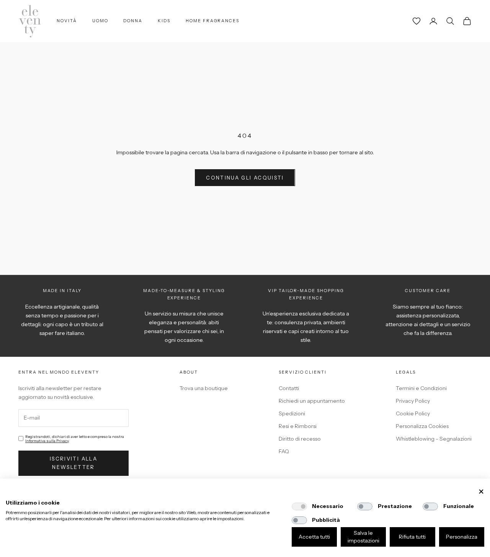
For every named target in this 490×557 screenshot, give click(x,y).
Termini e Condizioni (421, 388)
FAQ (284, 451)
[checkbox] (299, 506)
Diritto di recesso (300, 438)
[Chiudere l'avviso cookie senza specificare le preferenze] (481, 492)
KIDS (164, 20)
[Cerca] (450, 21)
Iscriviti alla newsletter (73, 463)
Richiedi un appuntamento (312, 400)
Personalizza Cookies (422, 426)
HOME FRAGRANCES (212, 20)
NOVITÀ (67, 20)
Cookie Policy (413, 413)
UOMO (100, 20)
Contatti (289, 388)
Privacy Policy (413, 400)
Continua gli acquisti (245, 178)
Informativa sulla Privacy (47, 440)
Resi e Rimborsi (298, 426)
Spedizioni (292, 413)
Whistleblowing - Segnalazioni (434, 438)
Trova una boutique (204, 388)
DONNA (132, 20)
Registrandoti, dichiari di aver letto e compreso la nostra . (74, 438)
